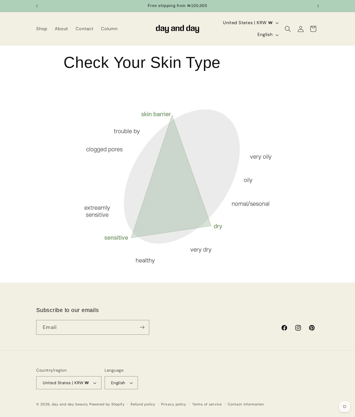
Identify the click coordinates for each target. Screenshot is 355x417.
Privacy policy (173, 404)
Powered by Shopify (107, 404)
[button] (288, 29)
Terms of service (207, 404)
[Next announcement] (318, 6)
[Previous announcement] (37, 6)
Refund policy (143, 404)
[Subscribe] (142, 327)
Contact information (246, 404)
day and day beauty (70, 404)
